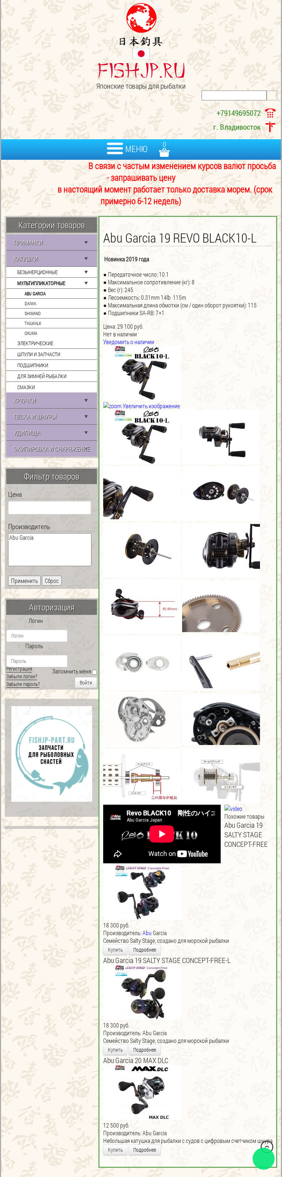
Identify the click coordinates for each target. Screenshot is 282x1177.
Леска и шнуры (35, 416)
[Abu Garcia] (49, 538)
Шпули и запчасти (38, 354)
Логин (36, 620)
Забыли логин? (21, 676)
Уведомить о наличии (128, 342)
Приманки (28, 242)
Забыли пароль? (23, 683)
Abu (147, 933)
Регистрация (19, 668)
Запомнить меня (71, 671)
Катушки (26, 258)
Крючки (25, 400)
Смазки (26, 387)
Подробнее (144, 949)
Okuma (31, 333)
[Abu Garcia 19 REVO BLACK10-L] (142, 437)
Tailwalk (33, 323)
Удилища (27, 432)
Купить (115, 949)
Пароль (34, 646)
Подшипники (32, 365)
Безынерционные (37, 272)
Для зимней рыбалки (41, 376)
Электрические (35, 343)
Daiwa (30, 303)
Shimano (33, 313)
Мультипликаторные (41, 283)
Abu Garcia (35, 293)
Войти (86, 682)
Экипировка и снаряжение (52, 448)
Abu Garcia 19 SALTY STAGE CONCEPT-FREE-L (167, 960)
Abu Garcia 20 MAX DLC (135, 1060)
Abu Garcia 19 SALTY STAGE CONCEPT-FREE (246, 834)
